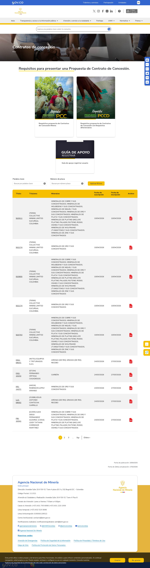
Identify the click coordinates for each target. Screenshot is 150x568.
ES (138, 3)
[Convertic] (147, 77)
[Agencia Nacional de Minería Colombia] (20, 11)
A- (147, 64)
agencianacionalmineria (28, 526)
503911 (19, 218)
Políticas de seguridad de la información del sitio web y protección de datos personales (35, 563)
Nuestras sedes (25, 536)
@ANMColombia (48, 526)
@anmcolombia (66, 526)
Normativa (124, 21)
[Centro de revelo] (147, 73)
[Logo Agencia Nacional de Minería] (122, 486)
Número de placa (57, 179)
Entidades (122, 2)
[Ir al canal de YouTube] (107, 11)
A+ (147, 69)
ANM (110, 21)
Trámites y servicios (90, 2)
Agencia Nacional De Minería (31, 530)
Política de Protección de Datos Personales (49, 545)
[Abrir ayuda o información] (119, 11)
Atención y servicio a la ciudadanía (76, 21)
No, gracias (136, 560)
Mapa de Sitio (23, 545)
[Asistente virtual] (146, 352)
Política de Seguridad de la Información (55, 540)
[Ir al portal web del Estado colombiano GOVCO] (17, 2)
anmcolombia (83, 526)
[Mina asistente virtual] (146, 344)
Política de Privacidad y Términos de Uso (89, 540)
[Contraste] (147, 60)
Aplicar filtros (96, 183)
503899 (19, 276)
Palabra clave (18, 179)
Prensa (138, 21)
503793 (19, 335)
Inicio (13, 21)
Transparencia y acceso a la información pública (38, 21)
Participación (108, 2)
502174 (19, 247)
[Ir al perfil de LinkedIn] (111, 11)
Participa (99, 21)
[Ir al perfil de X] (94, 11)
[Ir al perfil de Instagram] (98, 11)
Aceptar (118, 560)
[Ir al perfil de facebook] (102, 11)
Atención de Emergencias (27, 540)
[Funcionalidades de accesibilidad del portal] (147, 82)
